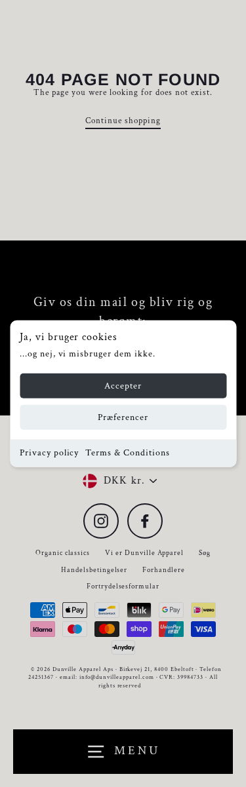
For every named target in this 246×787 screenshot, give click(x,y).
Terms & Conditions (127, 453)
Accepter (123, 386)
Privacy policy (49, 453)
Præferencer (123, 417)
